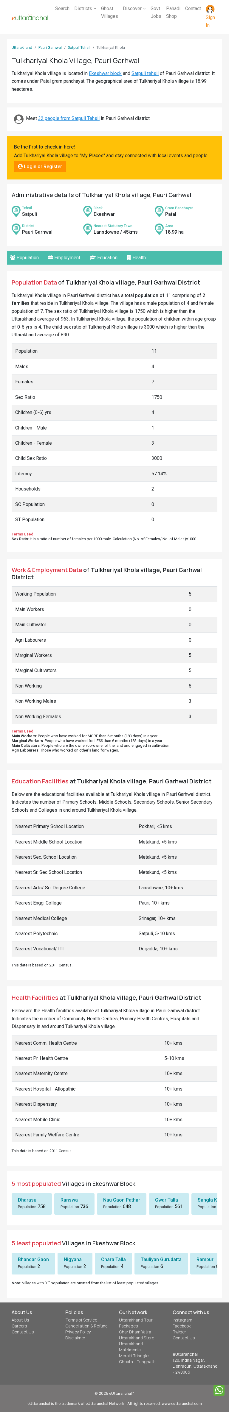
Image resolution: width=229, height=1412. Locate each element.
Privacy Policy (78, 1332)
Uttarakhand (22, 47)
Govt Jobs (156, 12)
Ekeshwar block (105, 73)
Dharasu (27, 1200)
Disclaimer (75, 1338)
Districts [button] (83, 8)
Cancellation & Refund (86, 1326)
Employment (66, 257)
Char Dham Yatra (135, 1332)
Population (27, 257)
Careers (19, 1326)
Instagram (182, 1320)
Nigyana (73, 1259)
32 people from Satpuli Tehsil (69, 118)
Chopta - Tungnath (137, 1361)
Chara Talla (113, 1259)
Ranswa (69, 1200)
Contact (193, 8)
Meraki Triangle (133, 1355)
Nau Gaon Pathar (121, 1200)
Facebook (182, 1326)
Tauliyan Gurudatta (161, 1259)
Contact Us (23, 1332)
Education (106, 257)
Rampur (204, 1259)
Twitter (179, 1332)
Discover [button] (133, 8)
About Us (20, 1320)
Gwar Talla (166, 1200)
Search (62, 8)
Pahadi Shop (173, 12)
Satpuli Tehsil (79, 47)
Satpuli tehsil (145, 73)
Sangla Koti (210, 1200)
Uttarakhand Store (136, 1338)
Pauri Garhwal (50, 47)
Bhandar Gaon (33, 1259)
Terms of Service (81, 1320)
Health (138, 257)
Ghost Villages (109, 12)
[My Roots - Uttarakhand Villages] (30, 17)
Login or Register (42, 166)
